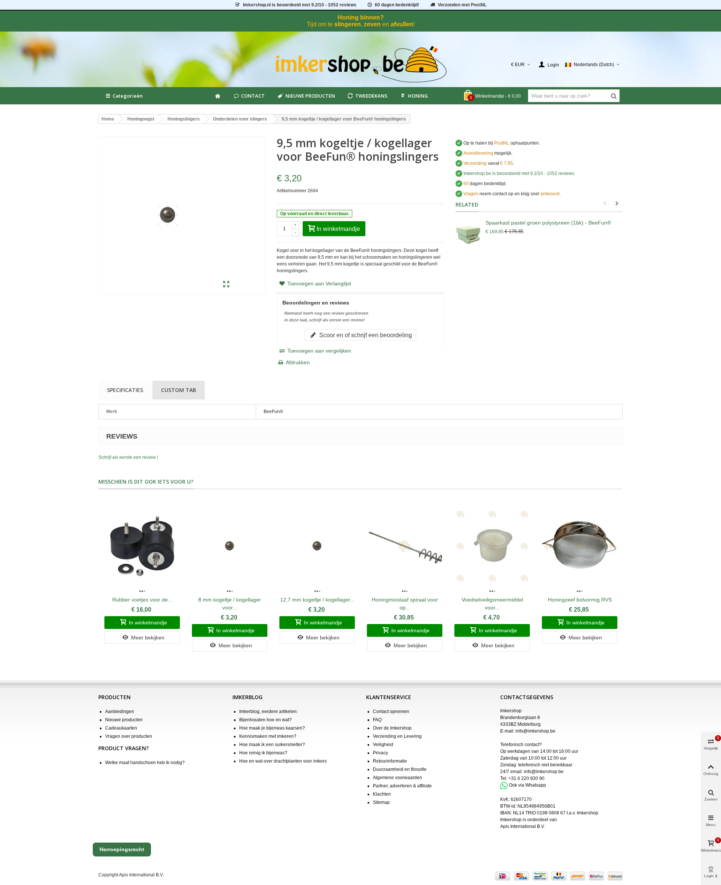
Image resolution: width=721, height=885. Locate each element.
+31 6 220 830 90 (526, 778)
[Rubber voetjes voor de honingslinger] (142, 546)
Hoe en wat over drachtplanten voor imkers (283, 761)
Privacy (380, 752)
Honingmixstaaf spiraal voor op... (405, 604)
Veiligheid (383, 744)
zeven (372, 24)
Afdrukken (298, 362)
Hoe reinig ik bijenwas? (263, 752)
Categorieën (128, 95)
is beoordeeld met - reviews (518, 173)
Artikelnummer (291, 190)
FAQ (377, 719)
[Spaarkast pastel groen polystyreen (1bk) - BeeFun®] (469, 234)
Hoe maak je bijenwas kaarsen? (272, 728)
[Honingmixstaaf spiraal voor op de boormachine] (405, 546)
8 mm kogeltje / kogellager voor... (229, 604)
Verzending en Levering (397, 736)
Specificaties (125, 390)
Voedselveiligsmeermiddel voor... (492, 604)
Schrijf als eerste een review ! (128, 457)
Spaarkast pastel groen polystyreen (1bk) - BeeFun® (548, 223)
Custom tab (178, 390)
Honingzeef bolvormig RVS (580, 600)
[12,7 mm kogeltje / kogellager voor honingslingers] (317, 546)
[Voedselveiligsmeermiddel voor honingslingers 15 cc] (492, 546)
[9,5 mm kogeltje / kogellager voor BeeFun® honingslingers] (226, 285)
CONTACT (253, 95)
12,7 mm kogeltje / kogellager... (317, 600)
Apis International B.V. (522, 826)
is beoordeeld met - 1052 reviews (299, 5)
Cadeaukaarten (121, 728)
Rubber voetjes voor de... (142, 600)
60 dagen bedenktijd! (397, 5)
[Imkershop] (360, 64)
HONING (418, 95)
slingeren (347, 24)
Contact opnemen (391, 711)
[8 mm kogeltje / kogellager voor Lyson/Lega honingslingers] (230, 546)
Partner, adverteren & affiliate (402, 786)
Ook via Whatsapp (527, 785)
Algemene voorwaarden (397, 777)
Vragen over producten (128, 736)
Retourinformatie (390, 761)
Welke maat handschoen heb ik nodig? (145, 762)
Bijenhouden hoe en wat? (265, 719)
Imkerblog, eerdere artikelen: (268, 711)
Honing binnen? (361, 17)
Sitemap (381, 802)
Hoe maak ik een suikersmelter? (272, 744)
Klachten (382, 794)
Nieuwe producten (124, 719)
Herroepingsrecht (122, 849)
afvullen (402, 24)
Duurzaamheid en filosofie (400, 769)
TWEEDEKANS (371, 95)
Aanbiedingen (119, 711)
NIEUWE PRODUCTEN (310, 95)
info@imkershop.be (535, 731)
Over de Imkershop (392, 728)
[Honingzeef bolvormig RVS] (580, 546)
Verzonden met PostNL (462, 5)
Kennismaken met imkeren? (267, 736)
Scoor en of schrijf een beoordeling (365, 335)
